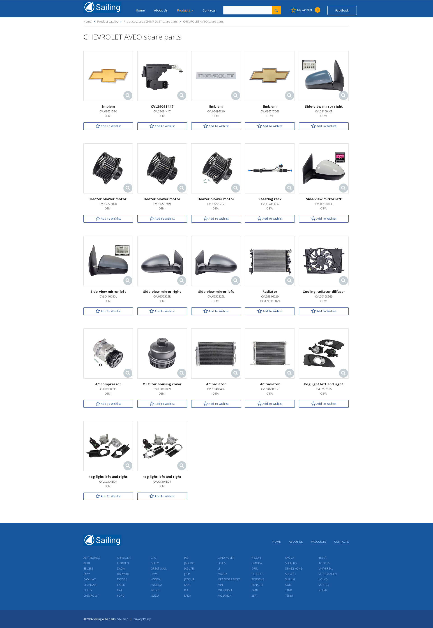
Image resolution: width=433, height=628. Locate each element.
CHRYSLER (124, 558)
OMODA (256, 563)
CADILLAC (89, 579)
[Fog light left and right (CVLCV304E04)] (162, 445)
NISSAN (256, 558)
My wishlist (307, 10)
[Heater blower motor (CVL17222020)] (108, 168)
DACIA (121, 568)
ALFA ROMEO (91, 558)
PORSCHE (257, 579)
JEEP (187, 574)
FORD (120, 596)
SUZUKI (290, 579)
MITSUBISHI (225, 590)
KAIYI (187, 585)
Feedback (342, 10)
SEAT (254, 596)
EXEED (121, 585)
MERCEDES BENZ (229, 579)
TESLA (322, 558)
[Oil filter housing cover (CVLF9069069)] (162, 353)
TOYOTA (324, 563)
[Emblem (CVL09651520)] (108, 75)
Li (219, 568)
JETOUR (189, 579)
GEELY (155, 563)
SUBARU (290, 574)
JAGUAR (189, 568)
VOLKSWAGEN (328, 574)
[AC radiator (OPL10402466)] (216, 353)
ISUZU (155, 596)
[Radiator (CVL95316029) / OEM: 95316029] (270, 260)
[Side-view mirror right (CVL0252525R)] (162, 260)
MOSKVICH (225, 596)
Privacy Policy (142, 619)
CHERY (87, 590)
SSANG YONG (293, 568)
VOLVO (323, 579)
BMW (86, 574)
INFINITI (155, 590)
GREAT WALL (159, 568)
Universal (326, 568)
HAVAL (155, 574)
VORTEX (324, 585)
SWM (288, 585)
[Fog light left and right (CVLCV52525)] (323, 353)
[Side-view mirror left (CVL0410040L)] (108, 260)
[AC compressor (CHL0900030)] (108, 353)
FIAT (119, 590)
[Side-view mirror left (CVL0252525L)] (216, 260)
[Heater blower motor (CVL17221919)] (162, 168)
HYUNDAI (157, 585)
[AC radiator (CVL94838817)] (270, 353)
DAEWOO (123, 574)
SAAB (254, 590)
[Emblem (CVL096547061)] (270, 75)
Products (184, 10)
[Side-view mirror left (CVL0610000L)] (323, 168)
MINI (220, 585)
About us (161, 10)
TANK (288, 590)
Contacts (209, 10)
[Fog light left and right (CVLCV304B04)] (108, 445)
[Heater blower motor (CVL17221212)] (216, 168)
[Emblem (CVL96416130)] (216, 75)
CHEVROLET (91, 596)
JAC (186, 558)
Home (140, 10)
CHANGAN (90, 585)
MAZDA (222, 574)
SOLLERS (291, 563)
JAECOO (189, 563)
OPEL (254, 568)
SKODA (289, 558)
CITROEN (123, 563)
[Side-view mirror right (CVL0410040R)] (323, 75)
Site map (122, 619)
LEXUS (222, 563)
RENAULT (257, 585)
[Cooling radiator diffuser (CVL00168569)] (323, 260)
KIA (186, 590)
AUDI (86, 563)
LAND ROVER (226, 558)
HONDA (156, 579)
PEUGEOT (257, 574)
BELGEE (88, 568)
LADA (187, 596)
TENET (289, 596)
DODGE (122, 579)
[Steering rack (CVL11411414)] (270, 168)
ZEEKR (323, 590)
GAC (153, 558)
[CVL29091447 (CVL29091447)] (162, 75)
